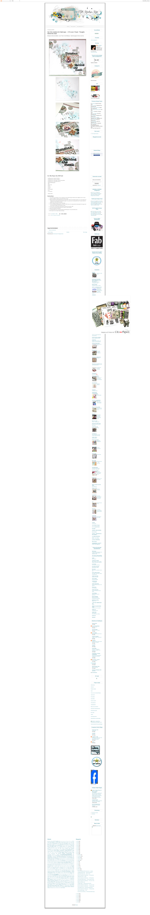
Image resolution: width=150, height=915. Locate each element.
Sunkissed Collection (64, 881)
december (79, 854)
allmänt (53, 842)
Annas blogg (94, 453)
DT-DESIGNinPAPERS (66, 854)
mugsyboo (94, 389)
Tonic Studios (61, 883)
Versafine (68, 884)
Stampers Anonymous (50, 880)
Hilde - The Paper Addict (96, 407)
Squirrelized (93, 694)
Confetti (54, 850)
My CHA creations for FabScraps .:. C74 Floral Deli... (86, 875)
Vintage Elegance (67, 885)
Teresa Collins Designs (96, 572)
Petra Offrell (93, 203)
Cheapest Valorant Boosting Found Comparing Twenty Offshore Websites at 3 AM (97, 553)
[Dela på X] (63, 213)
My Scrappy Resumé (95, 133)
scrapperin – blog (95, 736)
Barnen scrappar (52, 844)
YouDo (63, 887)
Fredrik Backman (95, 799)
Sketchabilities (94, 121)
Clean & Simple (56, 849)
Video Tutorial (60, 885)
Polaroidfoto (93, 696)
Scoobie (93, 522)
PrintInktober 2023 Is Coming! (96, 285)
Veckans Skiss (94, 623)
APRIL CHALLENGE (95, 667)
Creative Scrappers (95, 636)
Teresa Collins (67, 882)
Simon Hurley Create (60, 875)
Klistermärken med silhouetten (95, 718)
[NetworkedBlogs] (97, 153)
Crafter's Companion (60, 850)
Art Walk (69, 843)
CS (53, 851)
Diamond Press (57, 852)
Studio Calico (94, 612)
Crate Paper (94, 564)
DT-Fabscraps (54, 215)
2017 (78, 850)
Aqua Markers (60, 843)
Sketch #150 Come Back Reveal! (96, 633)
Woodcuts (54, 887)
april (78, 865)
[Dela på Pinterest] (66, 213)
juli (78, 861)
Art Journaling (65, 843)
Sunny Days (68, 881)
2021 (78, 845)
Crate (73, 850)
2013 (78, 895)
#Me (48, 841)
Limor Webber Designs (96, 525)
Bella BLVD (56, 845)
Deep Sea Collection (71, 851)
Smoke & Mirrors (94, 438)
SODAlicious (63, 878)
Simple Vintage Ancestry (71, 875)
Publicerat (51, 873)
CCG (58, 848)
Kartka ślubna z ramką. (95, 567)
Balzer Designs (94, 284)
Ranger (71, 873)
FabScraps (58, 215)
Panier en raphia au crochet (96, 338)
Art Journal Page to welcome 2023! (97, 556)
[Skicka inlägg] (59, 213)
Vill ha (64, 885)
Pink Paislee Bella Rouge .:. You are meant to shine (86, 879)
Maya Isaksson (93, 194)
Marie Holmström (97, 193)
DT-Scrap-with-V (70, 855)
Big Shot (64, 845)
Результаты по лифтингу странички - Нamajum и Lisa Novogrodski (96, 650)
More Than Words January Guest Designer (99, 402)
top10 (64, 883)
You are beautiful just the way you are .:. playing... (85, 871)
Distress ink (67, 852)
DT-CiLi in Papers (56, 854)
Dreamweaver (53, 853)
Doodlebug (48, 853)
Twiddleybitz (54, 884)
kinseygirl (93, 528)
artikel (71, 843)
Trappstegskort (93, 704)
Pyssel (59, 873)
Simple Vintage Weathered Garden (61, 877)
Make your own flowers (94, 706)
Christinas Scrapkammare (96, 357)
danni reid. (94, 508)
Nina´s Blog (94, 460)
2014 (78, 893)
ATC (73, 843)
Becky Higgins (52, 845)
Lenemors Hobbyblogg (96, 539)
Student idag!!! (99, 454)
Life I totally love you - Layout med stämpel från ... (85, 887)
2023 (78, 842)
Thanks (98, 427)
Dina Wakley (61, 852)
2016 (78, 852)
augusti (79, 860)
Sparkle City (68, 878)
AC (59, 841)
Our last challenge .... (95, 660)
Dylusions (56, 857)
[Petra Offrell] (94, 783)
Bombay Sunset (62, 846)
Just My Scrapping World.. (96, 400)
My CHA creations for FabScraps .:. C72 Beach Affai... (86, 886)
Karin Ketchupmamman (96, 804)
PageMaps (94, 640)
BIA (62, 845)
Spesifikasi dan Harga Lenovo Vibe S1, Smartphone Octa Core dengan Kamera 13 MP (97, 738)
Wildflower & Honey (50, 887)
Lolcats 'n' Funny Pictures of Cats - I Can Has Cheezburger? (96, 791)
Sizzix (67, 877)
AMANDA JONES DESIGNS (96, 530)
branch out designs (95, 470)
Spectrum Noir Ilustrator (57, 879)
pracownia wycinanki (95, 566)
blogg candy (53, 846)
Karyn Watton (93, 214)
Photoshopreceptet (94, 710)
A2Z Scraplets (94, 105)
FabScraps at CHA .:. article (82, 876)
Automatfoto (93, 698)
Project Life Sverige (95, 439)
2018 (78, 849)
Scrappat (56, 874)
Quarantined (62, 873)
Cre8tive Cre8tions (50, 851)
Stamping (56, 880)
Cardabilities (94, 115)
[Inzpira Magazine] (96, 766)
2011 (78, 897)
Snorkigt (59, 878)
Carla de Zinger (93, 201)
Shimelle (48, 875)
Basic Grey (56, 844)
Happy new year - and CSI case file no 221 (99, 409)
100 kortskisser (93, 702)
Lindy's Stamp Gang (95, 583)
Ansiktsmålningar (55, 843)
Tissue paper (57, 883)
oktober (79, 857)
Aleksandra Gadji (94, 192)
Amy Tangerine (49, 843)
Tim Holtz (53, 883)
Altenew (57, 842)
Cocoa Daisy (60, 849)
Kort (60, 864)
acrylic (61, 841)
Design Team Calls (95, 729)
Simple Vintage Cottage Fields (51, 876)
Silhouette (93, 617)
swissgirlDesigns (95, 467)
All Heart (67, 841)
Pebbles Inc (94, 609)
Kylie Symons (98, 212)
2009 (78, 900)
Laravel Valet (94, 730)
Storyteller (48, 881)
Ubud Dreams (64, 884)
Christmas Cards (67, 848)
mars (79, 867)
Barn (48, 844)
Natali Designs (98, 825)
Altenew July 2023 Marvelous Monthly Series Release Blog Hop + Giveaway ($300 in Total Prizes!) (97, 291)
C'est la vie (52, 847)
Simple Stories (65, 875)
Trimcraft (70, 883)
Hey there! (93, 645)
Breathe (66, 846)
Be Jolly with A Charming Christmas (99, 368)
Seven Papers (69, 874)
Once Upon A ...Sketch (95, 659)
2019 (78, 848)
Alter (60, 842)
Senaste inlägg (50, 232)
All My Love (70, 841)
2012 (78, 896)
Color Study (51, 850)
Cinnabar (52, 849)
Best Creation (94, 123)
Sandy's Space (94, 437)
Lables (92, 714)
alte (55, 842)
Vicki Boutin (72, 884)
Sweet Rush (72, 881)
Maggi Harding (97, 203)
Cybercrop (58, 851)
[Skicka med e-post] (61, 213)
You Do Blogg (94, 593)
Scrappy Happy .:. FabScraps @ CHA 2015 (84, 883)
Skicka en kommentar (52, 230)
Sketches (72, 877)
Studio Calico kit (58, 881)
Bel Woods (93, 211)
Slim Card (51, 878)
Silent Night (51, 875)
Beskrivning (60, 845)
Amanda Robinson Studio (96, 109)
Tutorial (50, 884)
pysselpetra (100, 45)
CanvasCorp (65, 847)
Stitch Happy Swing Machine (65, 880)
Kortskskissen (94, 672)
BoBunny (58, 846)
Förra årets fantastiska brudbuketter (99, 352)
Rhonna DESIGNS (95, 596)
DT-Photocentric (57, 855)
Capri (68, 847)
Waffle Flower (72, 885)
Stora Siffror (72, 880)
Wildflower (72, 886)
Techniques (63, 882)
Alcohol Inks (64, 841)
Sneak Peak (56, 878)
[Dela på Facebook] (64, 213)
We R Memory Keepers (66, 886)
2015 (78, 853)
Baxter (59, 844)
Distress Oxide (71, 852)
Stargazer (59, 880)
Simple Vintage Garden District (69, 876)
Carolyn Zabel (98, 211)
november (79, 856)
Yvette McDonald (93, 215)
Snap (54, 878)
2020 (78, 846)
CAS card (51, 848)
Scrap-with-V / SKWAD (95, 117)
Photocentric (94, 587)
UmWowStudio (94, 581)
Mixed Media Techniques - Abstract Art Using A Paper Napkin (99, 417)
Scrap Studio (52, 874)
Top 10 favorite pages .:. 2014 (82, 890)
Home (68, 26)
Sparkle (66, 878)
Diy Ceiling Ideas (94, 486)
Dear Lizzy (94, 569)
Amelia (69, 842)
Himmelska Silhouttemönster (95, 708)
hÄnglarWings (66, 862)
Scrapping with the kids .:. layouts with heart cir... (85, 872)
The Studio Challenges (95, 107)
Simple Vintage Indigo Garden (51, 877)
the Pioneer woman (95, 812)
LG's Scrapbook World (95, 526)
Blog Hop (72, 845)
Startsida (67, 232)
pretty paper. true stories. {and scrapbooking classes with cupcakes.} (96, 280)
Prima (70, 872)
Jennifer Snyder (93, 202)
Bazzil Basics (62, 844)
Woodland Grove (58, 887)
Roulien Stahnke (99, 202)
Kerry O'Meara (93, 212)
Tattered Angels (58, 882)
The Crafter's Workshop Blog (97, 555)
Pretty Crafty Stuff (66, 872)
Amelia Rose (72, 842)
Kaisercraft (49, 864)
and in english (94, 446)
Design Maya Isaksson (50, 852)
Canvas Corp (61, 847)
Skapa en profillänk (93, 784)
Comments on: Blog (95, 560)
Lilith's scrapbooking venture (97, 287)
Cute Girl (55, 851)
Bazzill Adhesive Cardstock (68, 844)
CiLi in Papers (94, 113)
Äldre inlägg (85, 232)
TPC (66, 883)
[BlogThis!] (62, 213)
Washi (48, 886)
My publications (80, 26)
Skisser (48, 878)
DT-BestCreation (69, 853)
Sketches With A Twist (95, 666)
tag (47, 882)
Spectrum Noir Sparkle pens (65, 879)
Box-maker (92, 712)
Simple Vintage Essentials (60, 876)
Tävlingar (60, 884)
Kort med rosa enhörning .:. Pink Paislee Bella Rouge (86, 891)
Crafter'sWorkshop (68, 850)
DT (56, 853)
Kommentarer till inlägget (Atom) (58, 233)
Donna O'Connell (98, 214)
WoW (61, 887)
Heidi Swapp (68, 861)
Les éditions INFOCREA (96, 536)
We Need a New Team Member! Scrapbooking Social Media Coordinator (96, 656)
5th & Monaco (51, 841)
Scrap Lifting (94, 648)
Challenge (63, 848)
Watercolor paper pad (59, 886)
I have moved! (94, 523)
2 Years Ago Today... (95, 390)
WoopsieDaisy (94, 350)
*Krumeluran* (94, 373)
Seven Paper (65, 874)
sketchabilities (94, 632)
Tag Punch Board (51, 882)
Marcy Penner (94, 541)
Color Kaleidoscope (69, 849)
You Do (93, 111)
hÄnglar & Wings (61, 862)
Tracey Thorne (97, 213)
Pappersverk (94, 477)
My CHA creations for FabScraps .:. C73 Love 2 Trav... (86, 880)
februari (79, 868)
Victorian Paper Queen (96, 343)
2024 (78, 841)
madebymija (94, 515)
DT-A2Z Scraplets (61, 853)
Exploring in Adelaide (95, 579)
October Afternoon (95, 589)
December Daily (66, 851)
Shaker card (72, 874)
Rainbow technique (66, 873)
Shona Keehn (99, 201)
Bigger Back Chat (68, 845)
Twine (57, 884)
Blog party (49, 846)
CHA (51, 215)
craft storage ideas (94, 716)
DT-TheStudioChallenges (61, 856)
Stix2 (70, 880)
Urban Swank (94, 119)
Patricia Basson (98, 204)
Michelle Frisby (93, 204)
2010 (78, 899)
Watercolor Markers (53, 886)
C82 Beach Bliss (57, 847)
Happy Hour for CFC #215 (96, 630)
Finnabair (93, 272)
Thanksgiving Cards (95, 610)
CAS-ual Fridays (95, 629)
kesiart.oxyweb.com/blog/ (96, 337)
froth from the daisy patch (96, 423)
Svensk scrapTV (93, 700)
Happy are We (94, 488)
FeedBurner (99, 185)
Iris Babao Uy (94, 433)
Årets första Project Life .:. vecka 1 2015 (84, 873)
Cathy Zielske (55, 848)
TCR (61, 882)
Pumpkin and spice (55, 873)
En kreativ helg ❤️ (94, 374)
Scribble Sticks (61, 874)
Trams (68, 883)
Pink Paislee (94, 551)
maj (78, 864)
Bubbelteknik (70, 846)
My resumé (73, 26)
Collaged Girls (64, 849)
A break (93, 604)
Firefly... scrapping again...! (96, 421)
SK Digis (70, 877)
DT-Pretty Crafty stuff (63, 855)
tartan (54, 882)
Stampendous (72, 879)
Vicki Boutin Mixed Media (52, 885)
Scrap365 (93, 733)
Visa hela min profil (94, 52)
